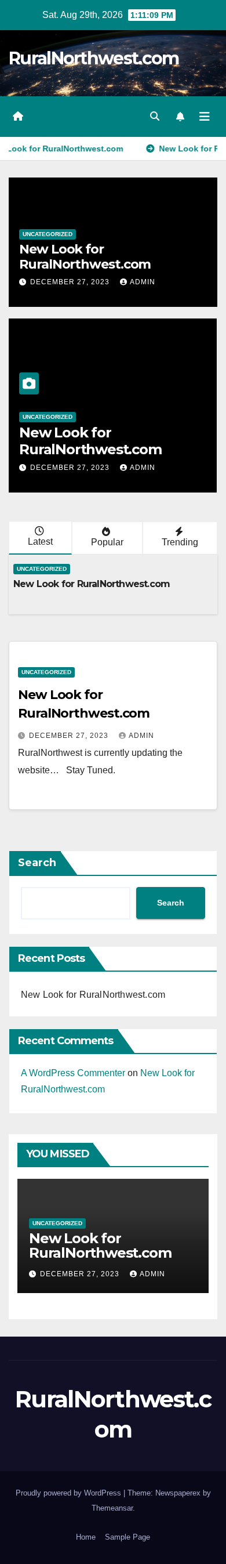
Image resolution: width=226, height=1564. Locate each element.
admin (142, 282)
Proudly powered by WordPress (69, 1493)
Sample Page (127, 1537)
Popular (107, 542)
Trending (180, 542)
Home (86, 1537)
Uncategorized (47, 234)
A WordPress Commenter (73, 1073)
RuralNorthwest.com (93, 58)
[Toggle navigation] (204, 117)
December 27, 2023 (71, 282)
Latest (40, 541)
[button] (154, 116)
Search (37, 862)
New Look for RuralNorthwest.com (85, 256)
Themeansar (112, 1508)
